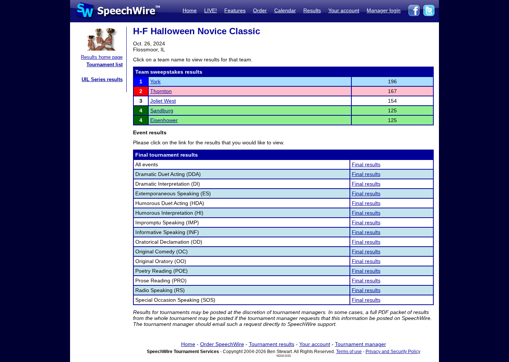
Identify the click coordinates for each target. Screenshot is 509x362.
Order (260, 10)
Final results (366, 164)
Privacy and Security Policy (393, 351)
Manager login (384, 10)
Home (190, 10)
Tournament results (271, 344)
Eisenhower (164, 120)
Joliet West (163, 101)
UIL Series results (102, 79)
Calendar (285, 10)
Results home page (102, 57)
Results (312, 10)
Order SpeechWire (222, 344)
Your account (343, 10)
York (155, 81)
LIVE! (210, 10)
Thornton (161, 91)
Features (235, 10)
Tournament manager (360, 344)
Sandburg (161, 110)
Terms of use (349, 351)
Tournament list (104, 64)
